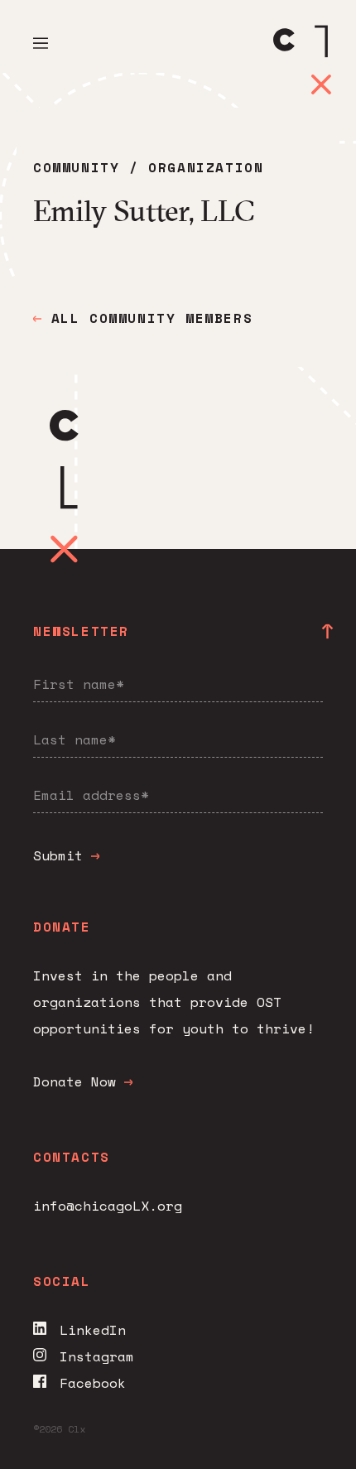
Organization (205, 167)
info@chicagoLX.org (107, 1206)
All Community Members (147, 318)
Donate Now (74, 1081)
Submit (62, 855)
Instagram (97, 1356)
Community (76, 167)
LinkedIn (93, 1330)
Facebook (93, 1383)
